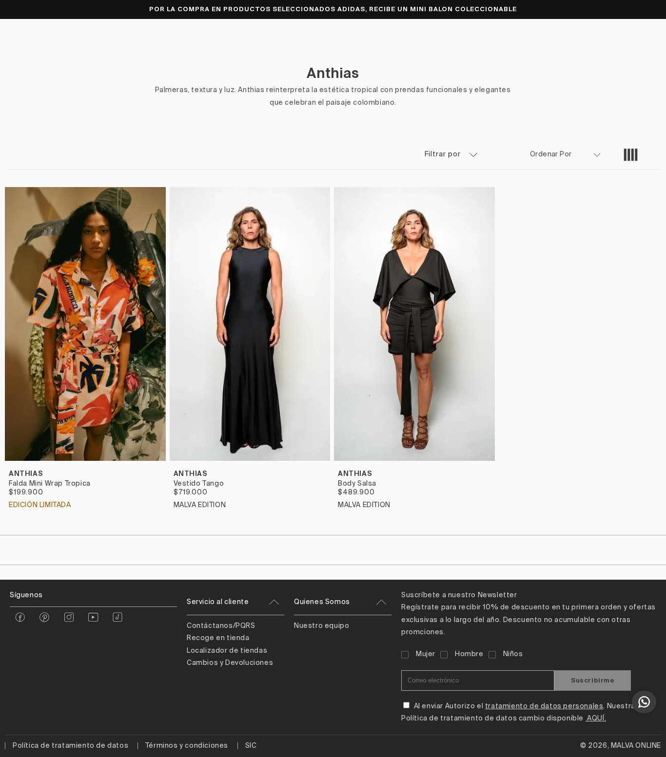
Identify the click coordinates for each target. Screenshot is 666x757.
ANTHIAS (26, 473)
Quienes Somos (322, 602)
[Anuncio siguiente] (647, 9)
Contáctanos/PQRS (221, 626)
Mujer (425, 654)
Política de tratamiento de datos (70, 745)
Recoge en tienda (218, 638)
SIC (251, 745)
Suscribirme (592, 680)
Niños (513, 654)
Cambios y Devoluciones (230, 663)
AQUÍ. (596, 718)
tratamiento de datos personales (544, 706)
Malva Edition (200, 505)
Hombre (469, 654)
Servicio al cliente (218, 602)
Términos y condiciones (186, 745)
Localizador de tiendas (227, 650)
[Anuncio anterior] (19, 9)
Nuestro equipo (321, 626)
